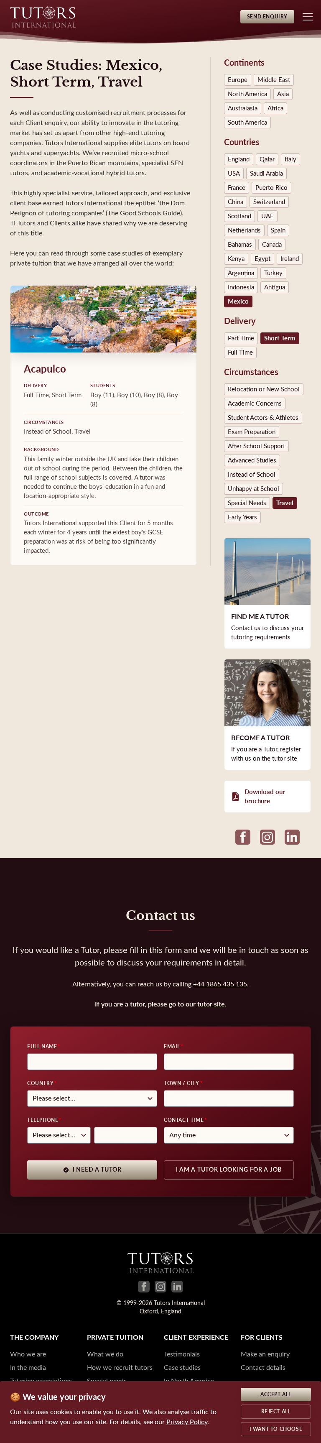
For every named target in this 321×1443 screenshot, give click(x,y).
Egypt (262, 259)
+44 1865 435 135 (220, 984)
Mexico (238, 301)
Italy (290, 159)
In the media (28, 1367)
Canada (272, 244)
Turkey (273, 273)
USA (234, 173)
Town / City (181, 1083)
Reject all (276, 1412)
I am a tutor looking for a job (229, 1169)
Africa (275, 108)
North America (247, 94)
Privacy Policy (186, 1422)
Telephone (42, 1120)
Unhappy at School (253, 489)
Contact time (184, 1120)
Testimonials (182, 1354)
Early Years (242, 517)
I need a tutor (97, 1169)
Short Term (280, 338)
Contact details (263, 1367)
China (235, 202)
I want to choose (276, 1429)
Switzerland (269, 202)
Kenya (236, 259)
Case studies (182, 1367)
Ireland (289, 259)
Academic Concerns (255, 403)
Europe (237, 80)
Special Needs (247, 503)
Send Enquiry (267, 17)
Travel (284, 503)
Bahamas (240, 244)
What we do (105, 1354)
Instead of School (251, 474)
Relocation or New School (264, 389)
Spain (278, 230)
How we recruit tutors (120, 1367)
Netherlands (244, 230)
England (239, 159)
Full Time (240, 352)
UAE (267, 216)
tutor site (211, 1004)
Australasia (242, 108)
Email (172, 1047)
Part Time (241, 338)
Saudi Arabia (266, 173)
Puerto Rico (271, 188)
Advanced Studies (252, 460)
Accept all (275, 1394)
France (236, 188)
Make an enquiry (265, 1354)
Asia (283, 94)
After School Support (256, 446)
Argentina (241, 273)
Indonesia (241, 287)
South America (247, 122)
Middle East (273, 80)
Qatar (267, 159)
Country (40, 1083)
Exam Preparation (251, 432)
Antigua (274, 287)
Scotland (239, 216)
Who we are (28, 1354)
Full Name (42, 1047)
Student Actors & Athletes (263, 417)
